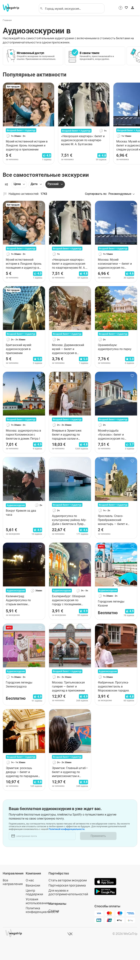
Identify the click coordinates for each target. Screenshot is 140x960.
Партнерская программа (67, 885)
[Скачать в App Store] (105, 882)
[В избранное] (49, 86)
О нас (30, 880)
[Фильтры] (6, 184)
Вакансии (33, 885)
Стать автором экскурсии (67, 880)
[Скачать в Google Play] (105, 892)
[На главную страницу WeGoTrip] (12, 8)
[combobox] (73, 8)
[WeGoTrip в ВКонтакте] (70, 934)
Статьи (53, 911)
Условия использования (37, 901)
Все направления (13, 882)
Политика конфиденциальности (42, 910)
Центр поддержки (34, 892)
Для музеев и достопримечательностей (68, 892)
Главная (7, 20)
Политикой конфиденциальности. (67, 829)
